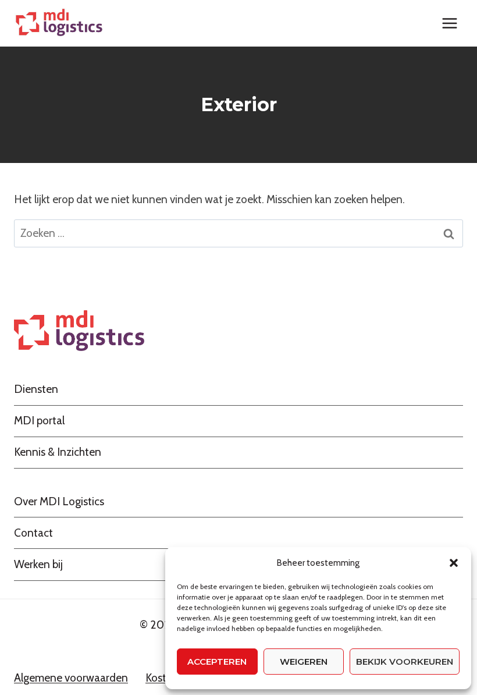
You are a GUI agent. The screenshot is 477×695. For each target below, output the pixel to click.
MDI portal (39, 420)
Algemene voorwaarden (71, 678)
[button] (454, 563)
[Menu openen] (449, 23)
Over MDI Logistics (59, 501)
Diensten (36, 389)
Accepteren (217, 661)
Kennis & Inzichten (57, 452)
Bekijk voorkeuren (404, 661)
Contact (33, 533)
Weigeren (304, 661)
